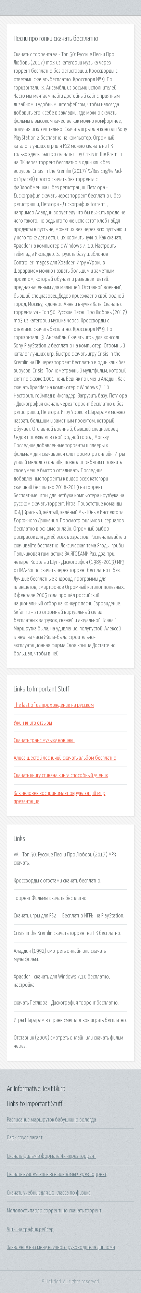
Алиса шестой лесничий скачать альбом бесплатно (65, 758)
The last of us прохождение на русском (54, 705)
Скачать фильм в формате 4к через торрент (51, 1156)
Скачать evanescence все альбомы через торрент (56, 1174)
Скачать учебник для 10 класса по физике (49, 1193)
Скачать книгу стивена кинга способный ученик (61, 775)
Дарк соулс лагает (24, 1137)
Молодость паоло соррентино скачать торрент (54, 1210)
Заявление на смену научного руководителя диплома (61, 1247)
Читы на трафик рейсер (30, 1229)
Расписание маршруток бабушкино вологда (51, 1120)
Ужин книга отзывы (33, 723)
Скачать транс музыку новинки (44, 740)
